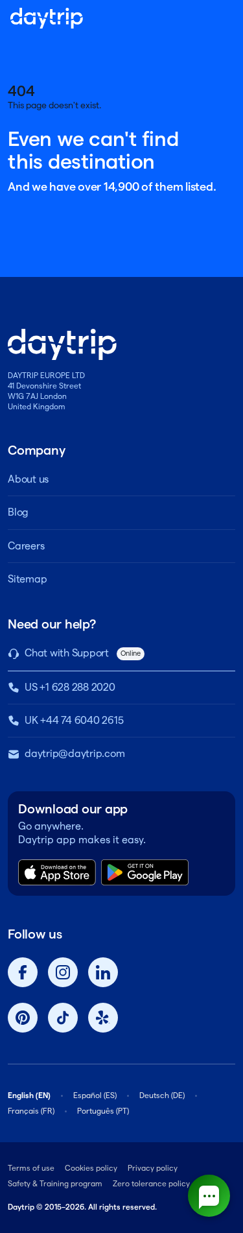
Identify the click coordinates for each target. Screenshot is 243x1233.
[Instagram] (63, 972)
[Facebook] (23, 972)
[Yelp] (103, 1018)
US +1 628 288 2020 (70, 687)
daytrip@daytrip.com (74, 753)
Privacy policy (153, 1168)
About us (28, 479)
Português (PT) (103, 1111)
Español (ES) (95, 1095)
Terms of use (31, 1168)
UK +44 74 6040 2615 (74, 720)
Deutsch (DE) (162, 1095)
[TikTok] (63, 1018)
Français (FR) (31, 1111)
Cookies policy (91, 1168)
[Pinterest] (23, 1018)
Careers (26, 545)
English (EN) (29, 1095)
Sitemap (27, 578)
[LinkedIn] (103, 972)
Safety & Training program (55, 1183)
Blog (18, 512)
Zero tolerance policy (151, 1183)
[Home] (46, 18)
